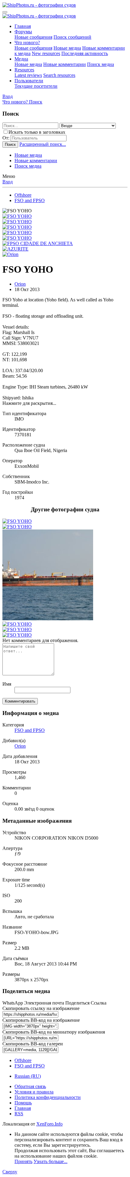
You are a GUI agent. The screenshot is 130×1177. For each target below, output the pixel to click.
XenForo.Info (49, 1123)
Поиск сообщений (72, 37)
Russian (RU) (28, 1076)
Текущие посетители (36, 86)
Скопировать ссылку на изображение (41, 1008)
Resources (24, 69)
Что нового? (27, 42)
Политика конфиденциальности (48, 1097)
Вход (7, 181)
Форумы (23, 31)
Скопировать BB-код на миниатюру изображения (53, 1031)
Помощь (23, 1102)
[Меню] (4, 12)
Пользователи (29, 80)
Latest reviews (28, 75)
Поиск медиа (100, 64)
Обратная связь (30, 1086)
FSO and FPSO (30, 730)
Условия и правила (34, 1091)
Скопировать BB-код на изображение (41, 1020)
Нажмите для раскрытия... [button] (29, 403)
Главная (23, 26)
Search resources (59, 75)
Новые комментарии (64, 64)
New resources (46, 53)
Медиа (21, 58)
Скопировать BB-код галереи (32, 1043)
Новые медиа (67, 48)
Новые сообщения (33, 37)
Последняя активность (84, 53)
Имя (6, 684)
